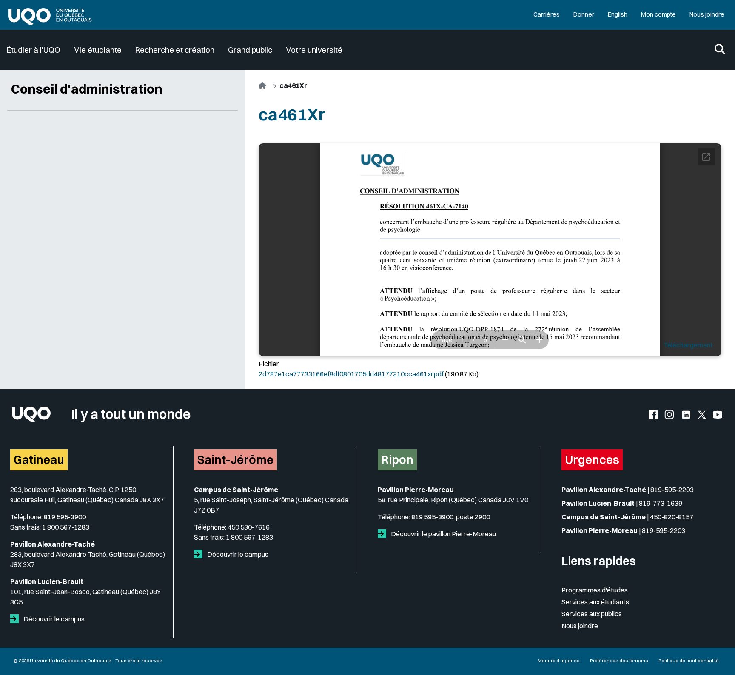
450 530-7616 (249, 527)
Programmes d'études (594, 590)
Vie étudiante (98, 50)
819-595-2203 (672, 489)
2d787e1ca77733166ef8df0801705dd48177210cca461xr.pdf (351, 374)
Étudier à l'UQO (33, 50)
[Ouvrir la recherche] (720, 50)
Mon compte (658, 14)
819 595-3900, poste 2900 (450, 517)
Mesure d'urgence (559, 661)
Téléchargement (688, 345)
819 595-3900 (65, 517)
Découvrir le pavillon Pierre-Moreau (443, 534)
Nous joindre (706, 14)
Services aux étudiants (595, 602)
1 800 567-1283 (65, 527)
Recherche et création (174, 50)
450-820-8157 (671, 517)
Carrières (546, 14)
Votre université (314, 50)
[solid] (16, 619)
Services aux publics (591, 613)
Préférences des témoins (619, 661)
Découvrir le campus (53, 619)
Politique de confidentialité (688, 661)
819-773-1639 (660, 503)
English (617, 14)
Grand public (250, 50)
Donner (583, 14)
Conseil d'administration (86, 89)
